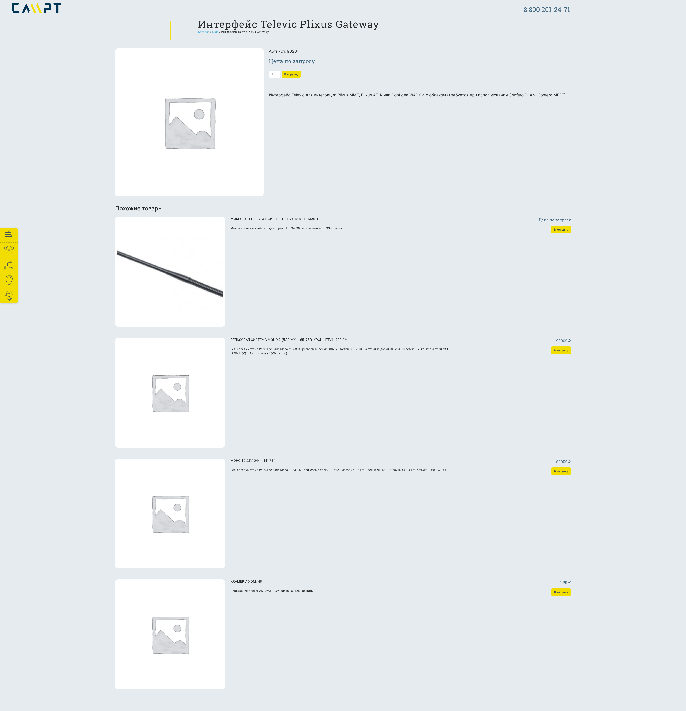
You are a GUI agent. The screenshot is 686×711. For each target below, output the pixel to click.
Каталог (203, 32)
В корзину (291, 74)
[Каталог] (9, 265)
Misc (215, 32)
